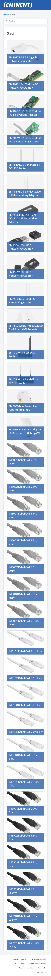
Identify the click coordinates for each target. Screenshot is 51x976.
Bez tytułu (42, 968)
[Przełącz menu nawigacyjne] (45, 5)
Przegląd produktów (26, 968)
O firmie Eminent (19, 959)
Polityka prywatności (38, 959)
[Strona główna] (17, 5)
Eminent (6, 15)
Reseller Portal (40, 972)
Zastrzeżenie (20, 963)
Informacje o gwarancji (37, 963)
